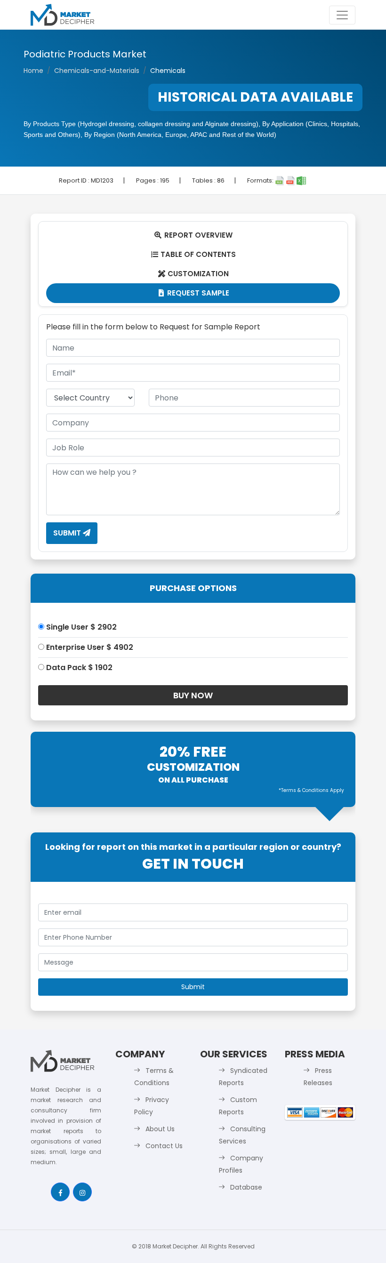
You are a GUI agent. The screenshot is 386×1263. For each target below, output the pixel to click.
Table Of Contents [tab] (193, 254)
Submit (68, 533)
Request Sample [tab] (194, 293)
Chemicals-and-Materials (96, 70)
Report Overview (193, 235)
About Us (160, 1129)
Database (246, 1187)
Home (33, 70)
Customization (193, 274)
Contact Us (164, 1146)
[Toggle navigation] (342, 15)
